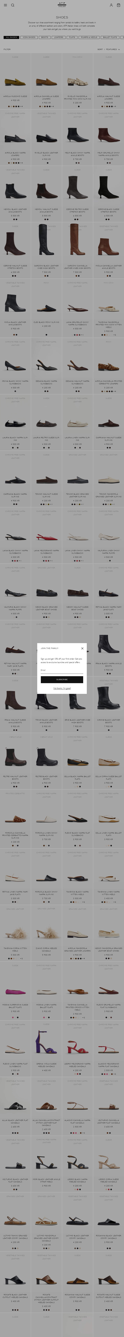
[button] (82, 648)
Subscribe (62, 679)
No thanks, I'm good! (62, 688)
